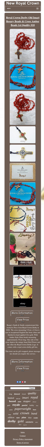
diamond (17, 394)
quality (32, 393)
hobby (31, 405)
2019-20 (18, 398)
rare (18, 418)
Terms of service (23, 442)
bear (37, 405)
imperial (25, 424)
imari (25, 397)
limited (11, 398)
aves (11, 410)
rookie (36, 418)
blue (30, 418)
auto (19, 402)
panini (24, 405)
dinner (34, 402)
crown (24, 413)
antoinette (29, 422)
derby (12, 421)
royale (16, 404)
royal (34, 397)
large (9, 414)
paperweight (23, 408)
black (34, 409)
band (34, 413)
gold (21, 421)
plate (24, 417)
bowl (20, 424)
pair (8, 405)
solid (15, 413)
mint (36, 422)
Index (23, 432)
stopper (27, 401)
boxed (12, 401)
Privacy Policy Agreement (23, 439)
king (10, 394)
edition (11, 417)
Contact (23, 435)
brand (24, 394)
